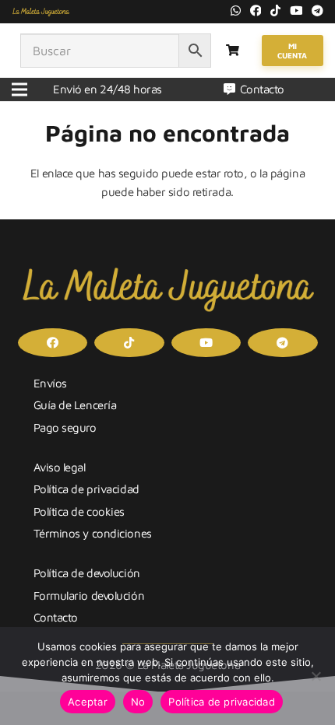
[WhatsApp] (236, 10)
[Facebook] (256, 10)
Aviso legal (60, 467)
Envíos (50, 383)
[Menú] (19, 89)
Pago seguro (65, 427)
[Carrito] (232, 50)
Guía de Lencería (75, 405)
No (138, 701)
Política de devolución (87, 573)
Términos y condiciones (93, 533)
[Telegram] (317, 10)
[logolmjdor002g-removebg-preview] (41, 11)
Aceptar (88, 701)
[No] (315, 676)
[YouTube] (296, 10)
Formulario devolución (89, 595)
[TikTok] (275, 10)
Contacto (56, 617)
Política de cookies (79, 511)
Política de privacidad (86, 489)
